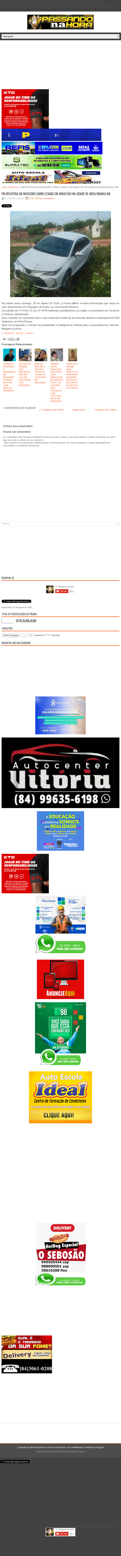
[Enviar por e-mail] (9, 339)
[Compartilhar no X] (15, 339)
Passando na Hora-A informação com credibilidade (58, 1447)
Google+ (29, 333)
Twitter (19, 333)
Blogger (100, 1447)
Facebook (9, 333)
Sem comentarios (46, 198)
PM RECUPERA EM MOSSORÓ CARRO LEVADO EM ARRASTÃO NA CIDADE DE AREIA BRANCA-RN (56, 193)
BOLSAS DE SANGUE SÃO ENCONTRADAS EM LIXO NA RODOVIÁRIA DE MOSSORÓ (25, 374)
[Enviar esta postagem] (4, 339)
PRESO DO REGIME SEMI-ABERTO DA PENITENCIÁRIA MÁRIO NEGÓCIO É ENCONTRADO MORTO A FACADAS (72, 376)
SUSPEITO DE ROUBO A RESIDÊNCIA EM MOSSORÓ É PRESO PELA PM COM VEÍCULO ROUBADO (9, 377)
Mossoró (14, 187)
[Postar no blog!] (12, 339)
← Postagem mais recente (51, 410)
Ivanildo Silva (61, 1451)
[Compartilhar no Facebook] (18, 339)
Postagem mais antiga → (106, 410)
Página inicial (79, 410)
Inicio (5, 187)
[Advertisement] (60, 65)
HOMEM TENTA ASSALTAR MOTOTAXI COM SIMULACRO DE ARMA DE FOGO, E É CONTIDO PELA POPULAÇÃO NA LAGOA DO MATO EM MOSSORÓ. (56, 382)
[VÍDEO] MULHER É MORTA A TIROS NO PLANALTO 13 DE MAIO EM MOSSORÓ (40, 373)
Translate (55, 635)
